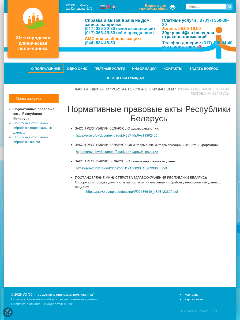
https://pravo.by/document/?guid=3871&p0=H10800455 (117, 151)
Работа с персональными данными (143, 89)
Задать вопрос (203, 68)
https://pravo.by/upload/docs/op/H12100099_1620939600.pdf (121, 168)
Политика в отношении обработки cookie (31, 139)
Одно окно (77, 68)
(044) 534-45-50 (100, 42)
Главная (81, 89)
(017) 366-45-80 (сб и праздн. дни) (119, 32)
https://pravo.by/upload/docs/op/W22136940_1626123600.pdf (132, 191)
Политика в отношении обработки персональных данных (32, 127)
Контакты (173, 68)
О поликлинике (45, 68)
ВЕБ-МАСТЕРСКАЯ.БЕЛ (198, 310)
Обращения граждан (124, 77)
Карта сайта (193, 299)
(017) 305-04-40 (217, 42)
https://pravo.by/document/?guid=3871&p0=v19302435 (117, 135)
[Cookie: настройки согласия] (8, 312)
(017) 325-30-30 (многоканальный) (120, 28)
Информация (144, 68)
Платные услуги (109, 68)
